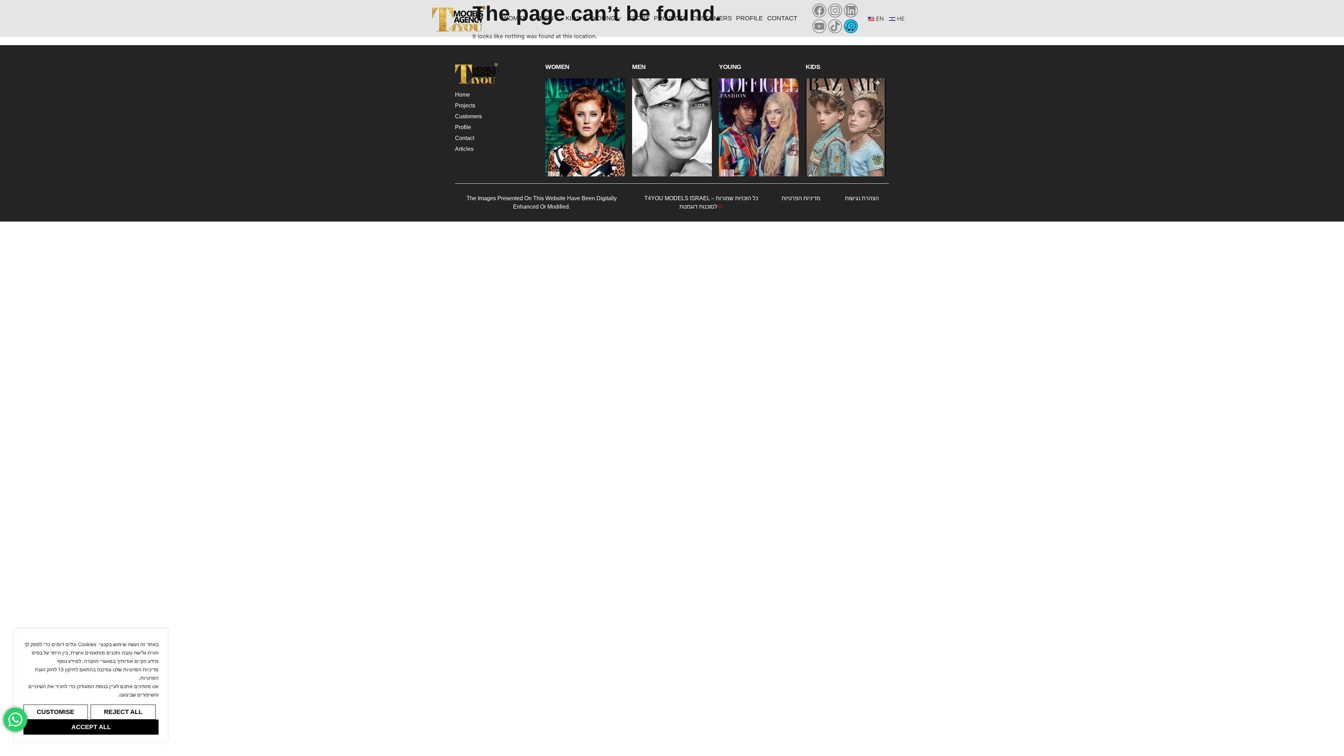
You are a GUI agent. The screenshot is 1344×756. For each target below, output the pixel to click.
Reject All (123, 711)
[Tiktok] (835, 26)
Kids (573, 18)
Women (514, 18)
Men (546, 18)
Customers (712, 18)
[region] (91, 685)
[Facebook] (819, 11)
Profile (749, 18)
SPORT (639, 18)
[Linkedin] (851, 11)
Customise (55, 711)
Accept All (91, 726)
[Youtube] (819, 26)
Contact (782, 18)
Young (604, 18)
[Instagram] (835, 11)
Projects (670, 18)
